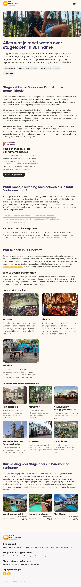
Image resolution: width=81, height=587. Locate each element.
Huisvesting (8, 73)
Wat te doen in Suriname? (49, 68)
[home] (10, 3)
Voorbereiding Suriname (27, 68)
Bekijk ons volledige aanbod (39, 487)
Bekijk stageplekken (13, 174)
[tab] (17, 216)
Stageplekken (9, 68)
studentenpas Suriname (13, 266)
